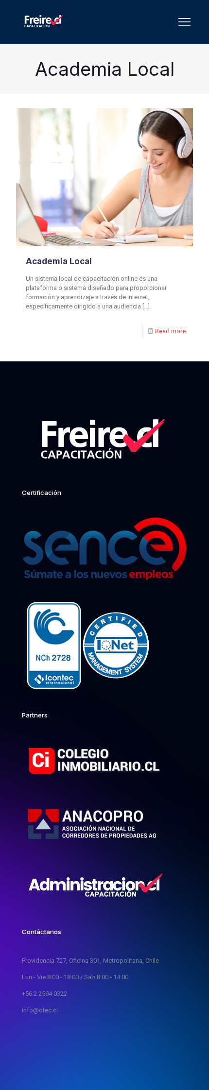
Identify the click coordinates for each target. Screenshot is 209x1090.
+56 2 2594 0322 (44, 993)
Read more (170, 331)
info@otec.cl (40, 1010)
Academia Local (59, 261)
